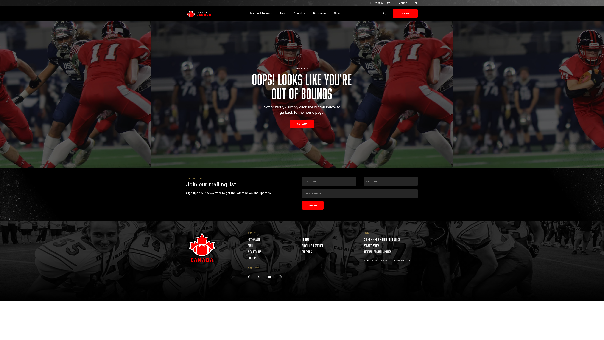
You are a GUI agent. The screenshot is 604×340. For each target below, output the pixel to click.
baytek (406, 260)
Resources (319, 13)
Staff (251, 246)
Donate (405, 13)
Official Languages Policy (377, 252)
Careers (252, 258)
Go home (302, 124)
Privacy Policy (372, 246)
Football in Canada (292, 13)
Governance (254, 239)
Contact (306, 239)
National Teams (260, 13)
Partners (307, 252)
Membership (254, 252)
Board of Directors (313, 246)
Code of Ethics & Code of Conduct (382, 239)
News (337, 13)
